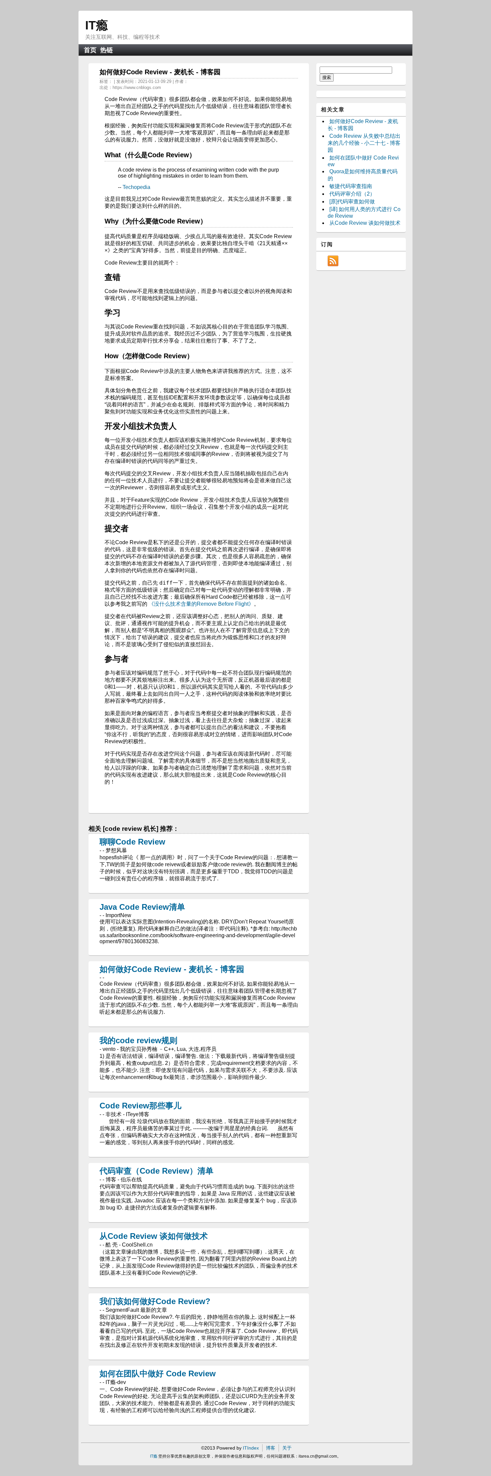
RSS (333, 261)
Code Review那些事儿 (140, 1105)
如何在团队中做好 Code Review (158, 1373)
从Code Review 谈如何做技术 (154, 1236)
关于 (287, 1448)
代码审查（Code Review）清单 (156, 1170)
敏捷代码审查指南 (350, 186)
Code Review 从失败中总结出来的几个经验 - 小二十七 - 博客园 (364, 143)
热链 (106, 50)
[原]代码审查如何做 (352, 201)
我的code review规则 (138, 1040)
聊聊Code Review (132, 841)
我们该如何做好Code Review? (155, 1301)
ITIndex (251, 1448)
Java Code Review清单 (142, 906)
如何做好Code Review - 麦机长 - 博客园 (172, 969)
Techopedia (136, 187)
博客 (270, 1448)
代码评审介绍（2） (352, 194)
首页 (90, 50)
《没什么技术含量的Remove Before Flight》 (201, 604)
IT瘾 (96, 25)
